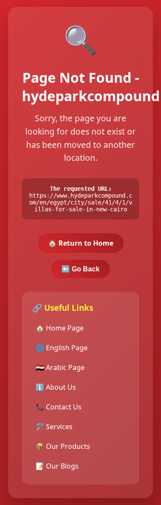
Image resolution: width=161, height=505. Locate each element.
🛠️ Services (54, 426)
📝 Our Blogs (57, 466)
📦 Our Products (63, 446)
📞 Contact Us (59, 407)
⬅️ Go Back (80, 269)
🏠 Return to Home (80, 243)
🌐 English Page (62, 347)
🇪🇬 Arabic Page (60, 367)
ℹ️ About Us (56, 387)
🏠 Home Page (60, 328)
